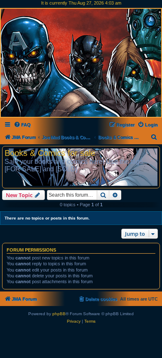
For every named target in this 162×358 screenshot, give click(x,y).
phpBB (59, 313)
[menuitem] (22, 125)
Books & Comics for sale (50, 153)
